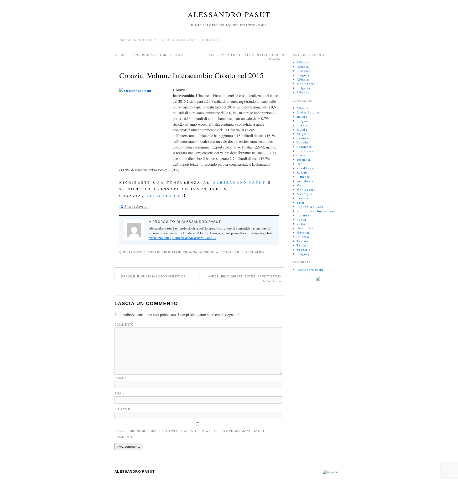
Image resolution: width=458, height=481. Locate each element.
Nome (120, 378)
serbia (301, 224)
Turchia (302, 245)
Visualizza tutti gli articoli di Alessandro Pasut (182, 237)
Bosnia (302, 125)
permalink (255, 252)
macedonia (305, 181)
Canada (302, 142)
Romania (303, 71)
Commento (125, 324)
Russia (302, 219)
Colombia (304, 146)
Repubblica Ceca (310, 207)
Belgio (302, 121)
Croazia (190, 252)
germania (304, 159)
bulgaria (303, 134)
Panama (302, 198)
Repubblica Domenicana (316, 211)
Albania (303, 62)
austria (302, 116)
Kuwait (302, 172)
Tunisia (302, 241)
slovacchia (305, 228)
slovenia (303, 232)
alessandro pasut (239, 182)
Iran (300, 164)
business (303, 138)
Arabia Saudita (308, 112)
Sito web (122, 409)
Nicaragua (304, 194)
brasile (302, 129)
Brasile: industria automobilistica (148, 55)
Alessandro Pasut (229, 14)
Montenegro (306, 84)
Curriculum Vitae (179, 40)
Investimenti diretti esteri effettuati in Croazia (244, 278)
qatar (301, 202)
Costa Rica (305, 151)
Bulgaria (303, 88)
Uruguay (303, 75)
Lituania (303, 176)
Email (120, 393)
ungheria (303, 249)
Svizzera (303, 237)
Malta (301, 185)
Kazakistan (305, 168)
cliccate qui (165, 195)
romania (303, 215)
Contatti (210, 40)
